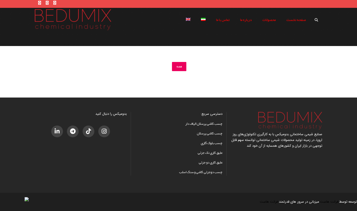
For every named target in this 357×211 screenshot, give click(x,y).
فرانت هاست (329, 201)
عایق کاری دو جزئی (210, 162)
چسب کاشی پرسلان (209, 133)
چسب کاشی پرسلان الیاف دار (203, 123)
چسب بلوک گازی (211, 143)
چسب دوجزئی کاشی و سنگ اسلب (200, 172)
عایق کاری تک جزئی (210, 152)
